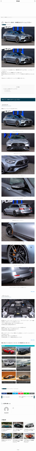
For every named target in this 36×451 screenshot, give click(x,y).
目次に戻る (33, 291)
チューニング (4, 24)
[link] (13, 408)
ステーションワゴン (10, 388)
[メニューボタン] (1, 1)
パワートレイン (8, 91)
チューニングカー (16, 388)
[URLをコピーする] (32, 393)
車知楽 (18, 1)
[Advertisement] (18, 9)
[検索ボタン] (35, 1)
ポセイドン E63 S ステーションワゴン (10, 88)
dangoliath (6, 412)
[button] (4, 393)
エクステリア (8, 90)
